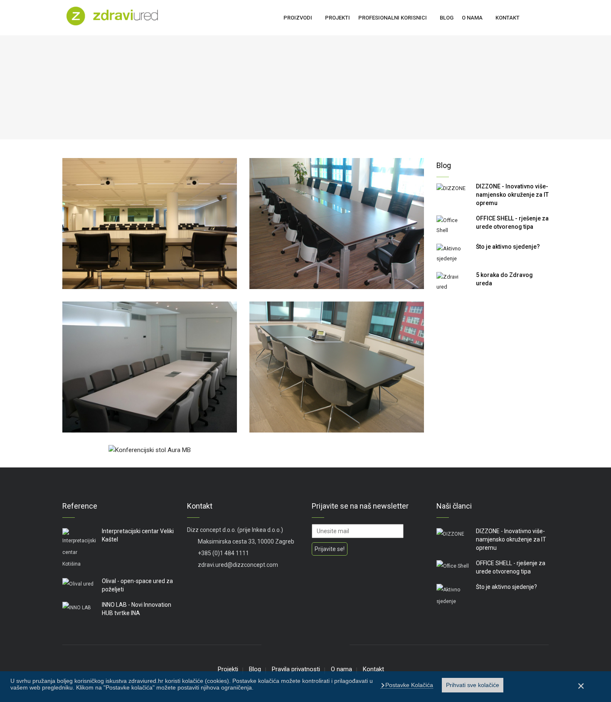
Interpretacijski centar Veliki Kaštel (138, 535)
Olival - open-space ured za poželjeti (137, 585)
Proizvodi (297, 18)
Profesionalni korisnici (392, 18)
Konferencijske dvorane (103, 281)
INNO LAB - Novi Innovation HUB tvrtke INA (136, 608)
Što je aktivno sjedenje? (508, 246)
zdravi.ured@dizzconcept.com (237, 564)
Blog (446, 18)
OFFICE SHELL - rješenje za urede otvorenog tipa (512, 222)
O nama (472, 18)
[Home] (112, 15)
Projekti (337, 18)
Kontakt (507, 18)
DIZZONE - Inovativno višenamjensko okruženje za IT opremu (512, 194)
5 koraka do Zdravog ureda (504, 279)
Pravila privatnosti (296, 669)
